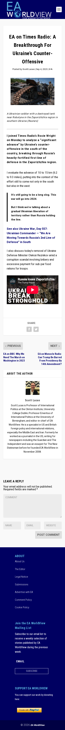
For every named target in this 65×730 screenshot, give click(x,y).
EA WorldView (38, 725)
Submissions (21, 584)
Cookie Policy (22, 607)
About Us (19, 561)
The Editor (20, 569)
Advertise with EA (24, 592)
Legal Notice (21, 576)
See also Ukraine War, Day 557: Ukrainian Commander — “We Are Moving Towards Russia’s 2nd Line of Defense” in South (31, 235)
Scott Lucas (28, 69)
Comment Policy (23, 599)
